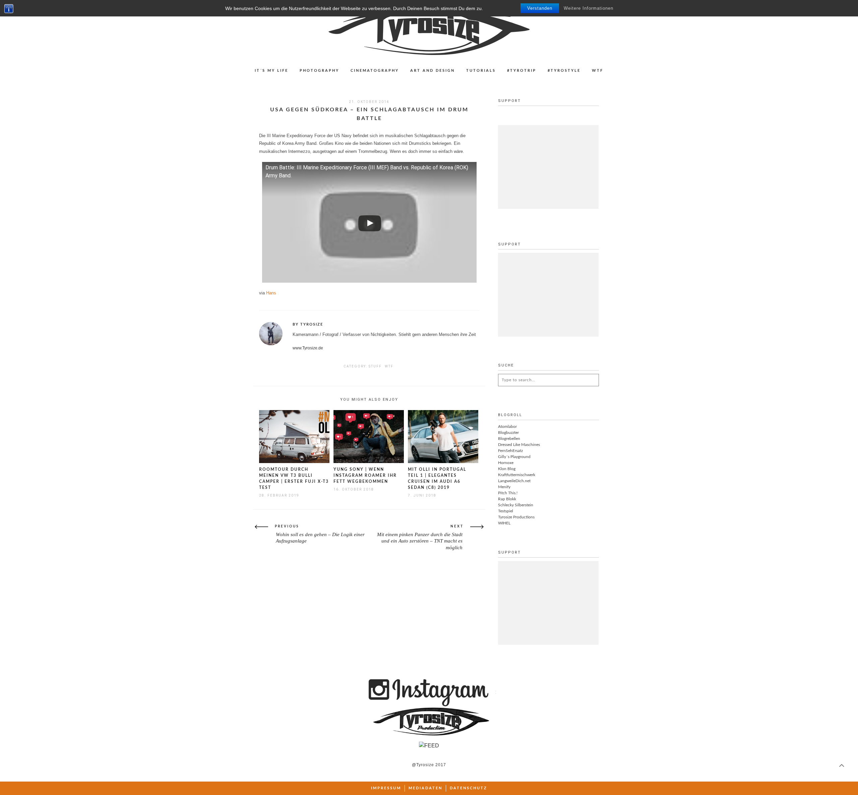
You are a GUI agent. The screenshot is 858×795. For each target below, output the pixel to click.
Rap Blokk (507, 499)
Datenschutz (468, 788)
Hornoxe (505, 463)
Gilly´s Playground (514, 457)
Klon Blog (506, 469)
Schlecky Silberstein (515, 505)
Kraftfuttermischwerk (516, 475)
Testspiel (505, 511)
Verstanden (539, 8)
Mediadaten (425, 788)
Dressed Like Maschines (519, 445)
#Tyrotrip (521, 70)
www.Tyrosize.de (308, 348)
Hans (271, 292)
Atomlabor (507, 426)
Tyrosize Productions (516, 517)
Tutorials (481, 70)
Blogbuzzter (508, 433)
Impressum (386, 788)
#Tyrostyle (564, 70)
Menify (504, 487)
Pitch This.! (507, 493)
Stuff (375, 366)
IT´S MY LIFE (271, 70)
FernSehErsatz (510, 451)
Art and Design (432, 70)
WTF (597, 70)
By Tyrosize (308, 324)
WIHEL (504, 523)
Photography (319, 70)
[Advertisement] (548, 167)
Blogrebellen (509, 439)
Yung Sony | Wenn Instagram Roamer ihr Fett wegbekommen (365, 475)
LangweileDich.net (514, 481)
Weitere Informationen (588, 8)
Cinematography (375, 70)
